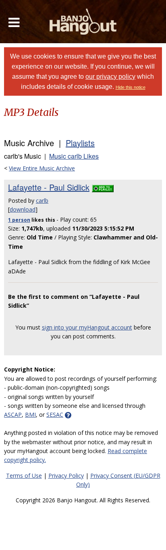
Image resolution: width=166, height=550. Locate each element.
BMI (30, 414)
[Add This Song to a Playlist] (103, 187)
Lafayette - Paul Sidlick (48, 187)
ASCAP (13, 414)
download (22, 209)
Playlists (80, 143)
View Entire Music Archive (42, 168)
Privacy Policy (66, 475)
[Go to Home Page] (83, 21)
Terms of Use (24, 475)
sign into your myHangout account (87, 327)
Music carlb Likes (74, 156)
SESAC (54, 414)
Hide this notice (130, 87)
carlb (42, 200)
